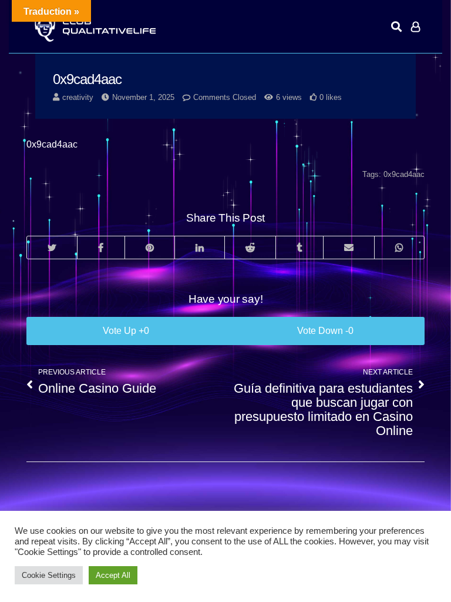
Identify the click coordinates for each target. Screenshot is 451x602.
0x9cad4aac (404, 174)
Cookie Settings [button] (49, 575)
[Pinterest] (149, 247)
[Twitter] (52, 247)
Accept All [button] (113, 575)
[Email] (348, 247)
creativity (77, 97)
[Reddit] (249, 247)
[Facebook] (100, 247)
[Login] (415, 26)
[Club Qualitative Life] (93, 26)
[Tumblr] (298, 247)
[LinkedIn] (199, 247)
